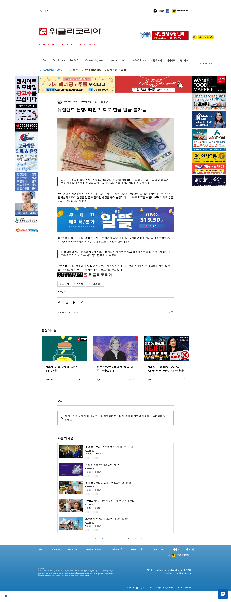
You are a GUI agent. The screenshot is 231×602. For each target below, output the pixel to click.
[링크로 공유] (81, 302)
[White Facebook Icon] (169, 555)
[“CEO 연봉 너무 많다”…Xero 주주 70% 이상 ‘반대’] (166, 348)
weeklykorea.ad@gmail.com (178, 573)
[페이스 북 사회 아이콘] (167, 11)
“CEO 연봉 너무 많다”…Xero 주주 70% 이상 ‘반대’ (166, 368)
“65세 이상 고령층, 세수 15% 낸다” (61, 368)
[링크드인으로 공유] (74, 302)
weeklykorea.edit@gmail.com (168, 570)
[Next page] (135, 538)
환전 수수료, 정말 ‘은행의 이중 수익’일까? (115, 368)
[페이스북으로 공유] (58, 302)
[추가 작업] (172, 101)
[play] (219, 148)
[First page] (89, 538)
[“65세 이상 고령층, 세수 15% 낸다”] (64, 348)
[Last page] (142, 538)
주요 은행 (64, 283)
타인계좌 (78, 283)
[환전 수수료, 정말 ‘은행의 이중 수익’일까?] (115, 348)
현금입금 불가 (95, 283)
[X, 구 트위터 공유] (66, 302)
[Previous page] (96, 538)
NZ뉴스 (61, 292)
